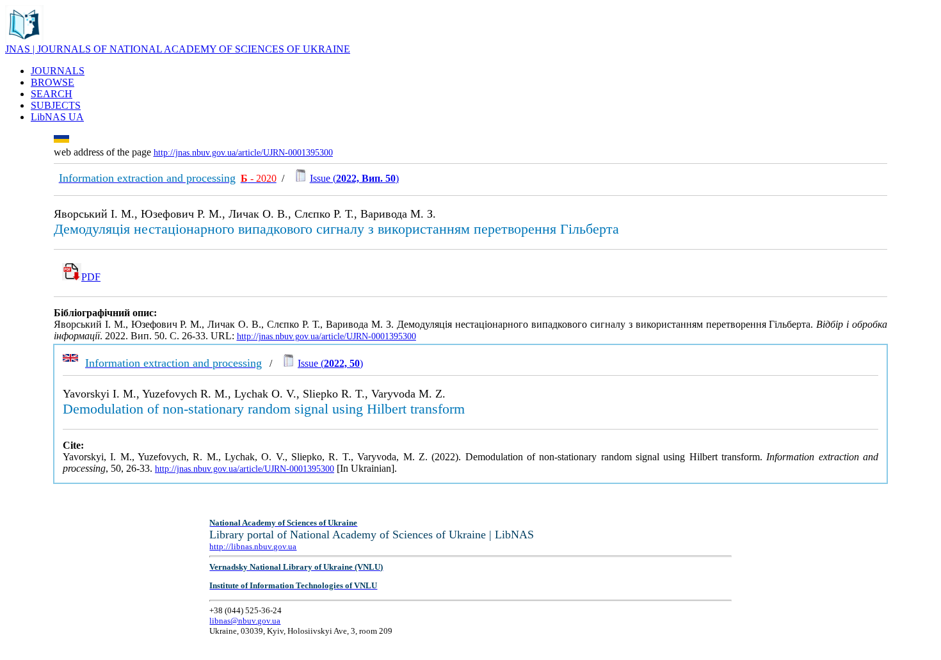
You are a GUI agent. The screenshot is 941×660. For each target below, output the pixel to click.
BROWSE (52, 82)
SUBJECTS (56, 105)
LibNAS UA (57, 116)
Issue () (354, 178)
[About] (24, 40)
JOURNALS (57, 70)
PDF (91, 276)
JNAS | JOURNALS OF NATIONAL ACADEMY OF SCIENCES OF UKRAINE (177, 49)
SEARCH (51, 93)
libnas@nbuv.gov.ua (244, 620)
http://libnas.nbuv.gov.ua (252, 546)
